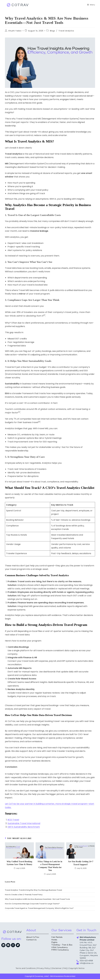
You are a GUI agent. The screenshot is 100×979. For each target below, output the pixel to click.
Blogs (52, 30)
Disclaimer (56, 968)
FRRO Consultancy (60, 950)
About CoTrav (32, 937)
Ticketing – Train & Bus (61, 945)
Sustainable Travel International (24, 823)
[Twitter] (18, 945)
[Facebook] (8, 945)
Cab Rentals (57, 937)
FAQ (65, 968)
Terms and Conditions (26, 968)
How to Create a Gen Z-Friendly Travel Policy (23, 894)
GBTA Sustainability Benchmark (24, 826)
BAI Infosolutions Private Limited (62, 976)
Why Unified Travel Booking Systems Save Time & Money (19, 862)
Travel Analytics (66, 30)
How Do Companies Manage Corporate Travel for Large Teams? (32, 903)
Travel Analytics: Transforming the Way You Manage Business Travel (33, 890)
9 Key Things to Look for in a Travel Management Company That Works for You (50, 865)
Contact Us (31, 940)
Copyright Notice (76, 968)
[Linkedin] (3, 945)
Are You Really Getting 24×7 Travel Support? (80, 862)
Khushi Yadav (14, 30)
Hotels (54, 940)
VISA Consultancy (59, 947)
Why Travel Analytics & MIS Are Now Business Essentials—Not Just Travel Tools (37, 899)
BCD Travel (13, 819)
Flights (54, 942)
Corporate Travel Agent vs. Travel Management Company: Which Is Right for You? (39, 908)
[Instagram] (13, 945)
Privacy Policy (43, 968)
